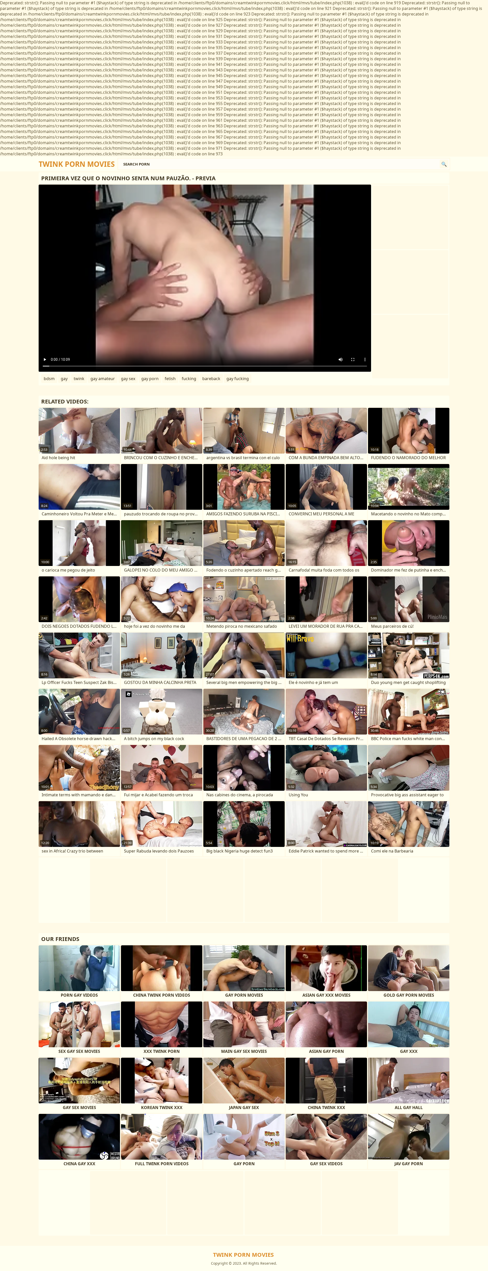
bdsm (49, 378)
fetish (170, 378)
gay (64, 378)
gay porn (150, 378)
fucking (189, 378)
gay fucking (237, 378)
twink (79, 378)
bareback (211, 378)
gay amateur (102, 378)
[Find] (444, 164)
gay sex (128, 378)
